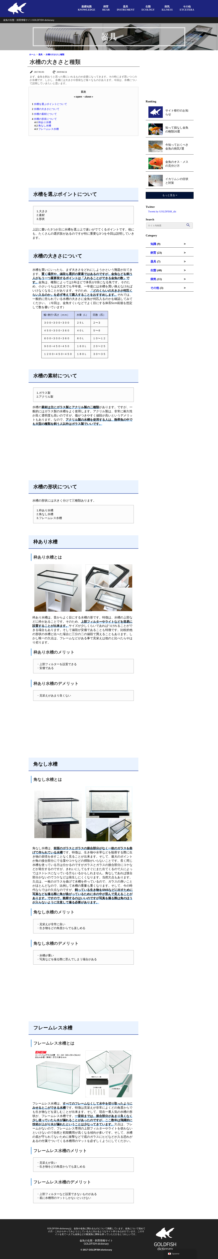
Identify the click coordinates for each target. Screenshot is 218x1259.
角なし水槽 (42, 125)
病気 (153, 279)
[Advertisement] (83, 161)
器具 (153, 261)
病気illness (167, 8)
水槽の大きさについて (45, 109)
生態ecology (148, 8)
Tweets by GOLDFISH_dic (162, 211)
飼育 (153, 252)
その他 (154, 287)
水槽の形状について (44, 119)
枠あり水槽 (42, 122)
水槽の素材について (44, 114)
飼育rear (106, 8)
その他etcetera (187, 8)
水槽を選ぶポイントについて (49, 104)
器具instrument (126, 8)
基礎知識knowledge (86, 8)
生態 (153, 270)
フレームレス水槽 (46, 129)
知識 (153, 243)
